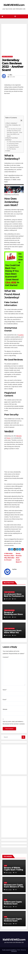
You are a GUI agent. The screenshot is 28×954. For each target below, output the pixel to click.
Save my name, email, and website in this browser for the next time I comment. (14, 723)
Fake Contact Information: (15, 141)
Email (5, 699)
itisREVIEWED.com (14, 5)
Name (5, 689)
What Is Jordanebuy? (11, 123)
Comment (6, 657)
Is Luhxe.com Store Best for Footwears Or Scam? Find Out (14, 596)
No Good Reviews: (13, 145)
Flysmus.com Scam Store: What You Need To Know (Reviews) (12, 633)
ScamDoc (21, 335)
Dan (15, 599)
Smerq (8, 438)
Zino (11, 75)
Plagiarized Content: (14, 147)
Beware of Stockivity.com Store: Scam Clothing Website (13, 615)
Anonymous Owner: (14, 143)
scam (5, 865)
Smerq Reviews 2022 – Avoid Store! (19, 558)
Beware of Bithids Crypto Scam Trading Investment (13, 870)
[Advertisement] (14, 38)
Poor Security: (12, 149)
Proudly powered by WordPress (9, 949)
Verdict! (8, 150)
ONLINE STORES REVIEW (7, 56)
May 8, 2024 (8, 923)
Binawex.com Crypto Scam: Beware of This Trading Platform (13, 887)
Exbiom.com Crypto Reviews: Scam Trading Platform (13, 904)
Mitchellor (19, 436)
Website (5, 709)
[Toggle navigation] (15, 16)
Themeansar (14, 951)
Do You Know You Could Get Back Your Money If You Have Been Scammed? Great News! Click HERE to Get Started (14, 132)
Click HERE (10, 282)
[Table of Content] (21, 120)
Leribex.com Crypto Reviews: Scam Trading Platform (13, 921)
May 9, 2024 (8, 872)
